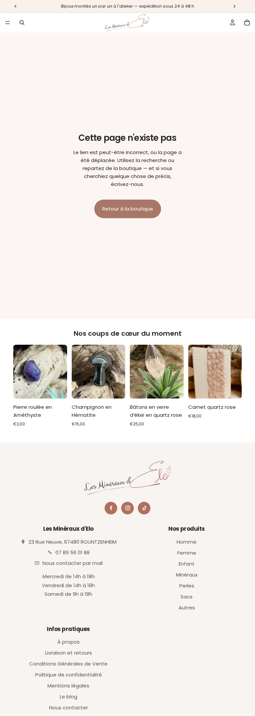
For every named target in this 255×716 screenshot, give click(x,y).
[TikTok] (144, 508)
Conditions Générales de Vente (68, 663)
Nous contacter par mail (72, 563)
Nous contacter (68, 707)
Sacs (187, 596)
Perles (186, 585)
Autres (187, 607)
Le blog (68, 696)
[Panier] (247, 22)
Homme (187, 541)
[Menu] (7, 22)
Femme (186, 552)
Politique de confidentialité (68, 674)
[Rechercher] (22, 22)
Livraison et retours (68, 652)
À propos (68, 641)
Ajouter (62, 388)
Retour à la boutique (127, 208)
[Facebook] (111, 508)
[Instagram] (127, 508)
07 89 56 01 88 (72, 552)
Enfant (187, 563)
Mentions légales (68, 685)
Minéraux (187, 574)
